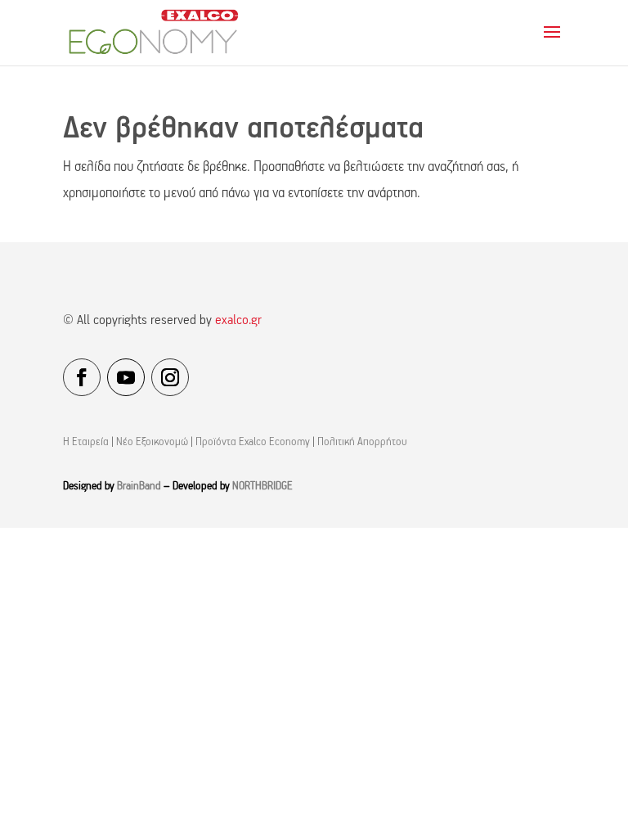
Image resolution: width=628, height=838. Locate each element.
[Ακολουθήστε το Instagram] (170, 377)
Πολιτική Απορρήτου (362, 442)
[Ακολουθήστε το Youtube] (126, 377)
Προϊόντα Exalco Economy (252, 442)
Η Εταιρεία (86, 442)
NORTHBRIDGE (262, 486)
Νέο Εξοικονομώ (152, 442)
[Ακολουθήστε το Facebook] (82, 377)
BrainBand (139, 486)
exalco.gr (238, 320)
